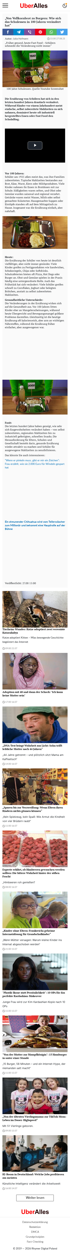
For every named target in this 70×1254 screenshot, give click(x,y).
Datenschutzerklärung (35, 1222)
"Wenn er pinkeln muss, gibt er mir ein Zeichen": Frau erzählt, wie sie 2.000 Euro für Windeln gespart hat (34, 464)
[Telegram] (18, 32)
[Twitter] (62, 32)
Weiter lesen (35, 1197)
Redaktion (35, 1227)
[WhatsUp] (51, 32)
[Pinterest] (40, 32)
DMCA (35, 1232)
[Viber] (29, 32)
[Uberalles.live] (34, 5)
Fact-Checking (35, 1241)
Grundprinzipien (35, 1237)
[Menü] (5, 6)
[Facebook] (7, 32)
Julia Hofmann (20, 39)
